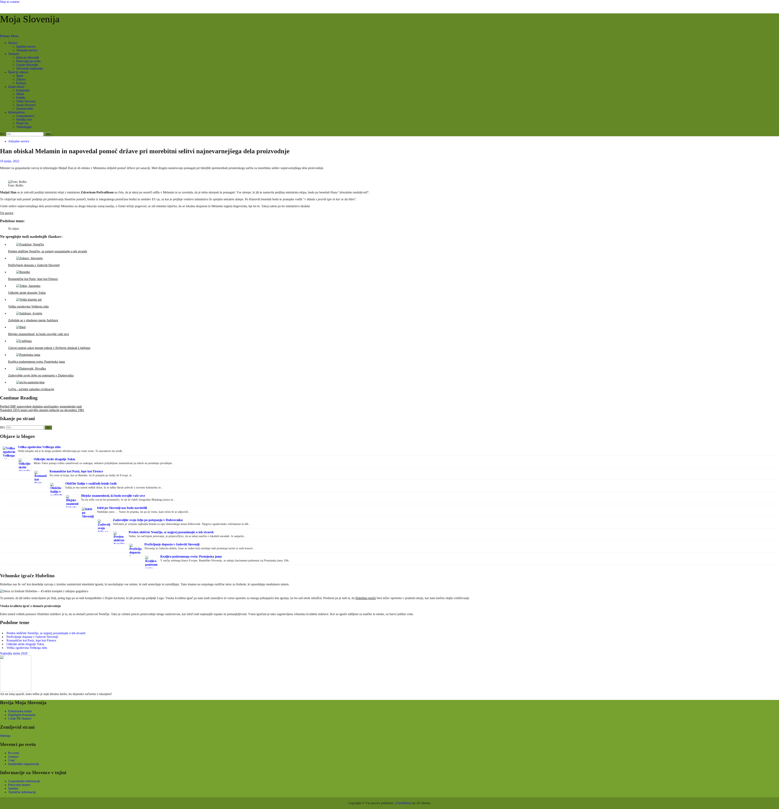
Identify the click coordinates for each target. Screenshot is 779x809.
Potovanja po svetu (28, 61)
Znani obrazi (16, 86)
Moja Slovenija (29, 19)
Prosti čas (22, 123)
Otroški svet (24, 119)
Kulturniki (22, 90)
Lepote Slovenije (27, 65)
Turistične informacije (22, 792)
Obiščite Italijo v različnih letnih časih (91, 483)
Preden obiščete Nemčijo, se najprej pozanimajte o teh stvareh (171, 532)
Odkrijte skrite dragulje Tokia (54, 459)
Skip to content (9, 1)
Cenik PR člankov (20, 718)
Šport (19, 75)
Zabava (21, 79)
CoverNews (404, 803)
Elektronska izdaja (20, 711)
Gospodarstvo (25, 116)
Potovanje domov (19, 784)
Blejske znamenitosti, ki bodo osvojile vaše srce (113, 495)
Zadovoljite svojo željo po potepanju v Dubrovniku (148, 520)
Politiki (20, 97)
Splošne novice (26, 46)
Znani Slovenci (26, 105)
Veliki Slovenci (26, 101)
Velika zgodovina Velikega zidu (39, 447)
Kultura (21, 83)
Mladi (20, 94)
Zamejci (13, 756)
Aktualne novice (26, 50)
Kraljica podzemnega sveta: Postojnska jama (191, 556)
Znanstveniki (24, 108)
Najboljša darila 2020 (13, 653)
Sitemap (5, 735)
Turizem (13, 54)
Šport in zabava (18, 72)
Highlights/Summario (22, 715)
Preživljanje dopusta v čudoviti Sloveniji (171, 544)
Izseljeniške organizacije (23, 764)
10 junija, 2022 (9, 161)
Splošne (13, 788)
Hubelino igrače (365, 598)
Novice (12, 43)
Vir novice (6, 213)
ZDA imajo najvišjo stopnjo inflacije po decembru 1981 (42, 410)
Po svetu (13, 753)
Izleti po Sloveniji (27, 57)
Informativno (16, 112)
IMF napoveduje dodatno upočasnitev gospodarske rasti (41, 406)
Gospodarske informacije (24, 781)
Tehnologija (23, 127)
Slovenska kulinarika (29, 68)
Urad (11, 760)
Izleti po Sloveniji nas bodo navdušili (122, 508)
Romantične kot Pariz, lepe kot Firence (76, 471)
